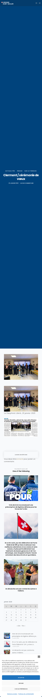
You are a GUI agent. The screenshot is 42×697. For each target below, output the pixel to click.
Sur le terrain (30, 171)
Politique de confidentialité (26, 694)
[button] (39, 657)
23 (21, 617)
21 (11, 617)
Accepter (21, 677)
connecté (19, 459)
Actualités (10, 171)
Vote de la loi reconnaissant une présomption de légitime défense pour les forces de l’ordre (24, 635)
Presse (19, 171)
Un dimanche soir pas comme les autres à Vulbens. (23, 651)
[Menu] (39, 3)
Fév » (23, 626)
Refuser (21, 683)
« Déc (18, 626)
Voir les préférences (21, 689)
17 (25, 615)
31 (25, 620)
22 (16, 617)
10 (25, 612)
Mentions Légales (12, 694)
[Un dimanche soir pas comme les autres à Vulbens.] (7, 652)
